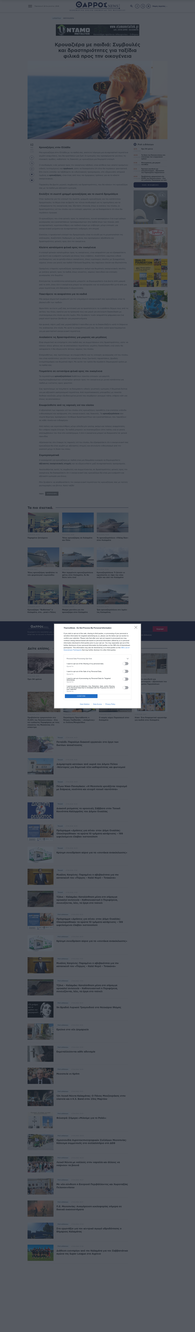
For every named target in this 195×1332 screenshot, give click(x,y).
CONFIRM (81, 696)
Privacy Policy (110, 704)
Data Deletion (85, 704)
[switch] (125, 663)
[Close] (136, 628)
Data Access (97, 704)
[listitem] (97, 658)
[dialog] (97, 666)
